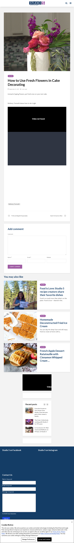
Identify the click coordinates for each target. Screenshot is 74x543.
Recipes (11, 76)
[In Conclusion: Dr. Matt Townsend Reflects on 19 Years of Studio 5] (29, 429)
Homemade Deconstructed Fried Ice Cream (53, 323)
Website (49, 257)
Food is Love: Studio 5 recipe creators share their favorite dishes (52, 291)
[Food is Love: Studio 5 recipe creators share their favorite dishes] (20, 295)
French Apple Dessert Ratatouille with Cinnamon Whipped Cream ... (52, 355)
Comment (10, 234)
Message (8, 492)
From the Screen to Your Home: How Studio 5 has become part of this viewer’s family (41, 412)
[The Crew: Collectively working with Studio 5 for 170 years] (29, 422)
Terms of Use (57, 532)
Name (10, 257)
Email (29, 257)
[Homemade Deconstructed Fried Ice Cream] (20, 326)
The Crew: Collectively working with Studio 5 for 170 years (41, 422)
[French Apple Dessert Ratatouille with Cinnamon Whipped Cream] (20, 357)
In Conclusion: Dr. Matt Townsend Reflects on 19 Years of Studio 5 (42, 430)
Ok (72, 522)
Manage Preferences (28, 539)
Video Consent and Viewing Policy (50, 533)
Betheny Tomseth (14, 204)
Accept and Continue (44, 539)
